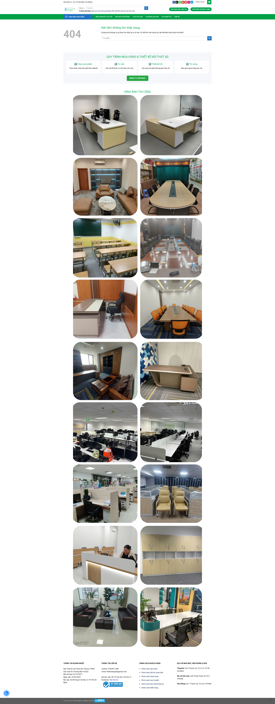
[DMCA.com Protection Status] (99, 701)
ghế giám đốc (109, 11)
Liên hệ (176, 17)
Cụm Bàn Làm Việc (152, 17)
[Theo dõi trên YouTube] (185, 2)
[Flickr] (188, 2)
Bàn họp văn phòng (122, 17)
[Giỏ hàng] (209, 2)
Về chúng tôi (166, 17)
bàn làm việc (130, 11)
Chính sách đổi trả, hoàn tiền (152, 673)
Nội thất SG (114, 680)
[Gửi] (146, 8)
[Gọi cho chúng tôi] (180, 2)
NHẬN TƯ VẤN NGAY (137, 78)
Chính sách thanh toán (150, 676)
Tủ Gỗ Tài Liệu (138, 17)
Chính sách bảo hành (149, 669)
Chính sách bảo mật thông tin (152, 684)
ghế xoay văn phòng (98, 11)
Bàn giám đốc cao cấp (104, 17)
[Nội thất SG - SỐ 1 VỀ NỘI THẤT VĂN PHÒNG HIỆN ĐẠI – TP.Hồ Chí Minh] (69, 9)
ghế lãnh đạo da (120, 11)
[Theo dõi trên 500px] (191, 2)
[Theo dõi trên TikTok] (177, 2)
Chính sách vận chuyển (150, 680)
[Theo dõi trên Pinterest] (183, 2)
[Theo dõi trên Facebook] (174, 2)
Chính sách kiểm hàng (149, 688)
